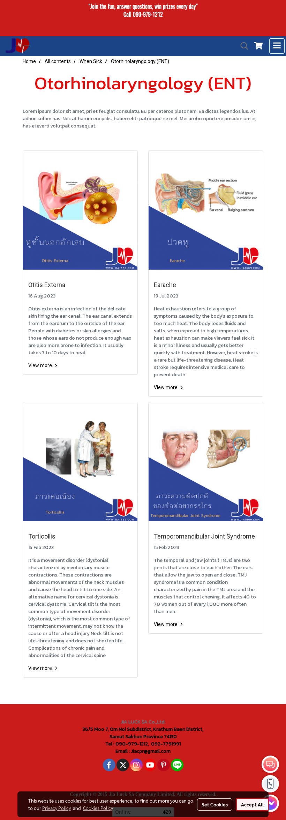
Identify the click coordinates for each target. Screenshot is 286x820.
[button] (242, 46)
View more (40, 365)
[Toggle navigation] (277, 46)
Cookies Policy (98, 808)
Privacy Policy (56, 808)
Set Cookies (215, 804)
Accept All (252, 804)
